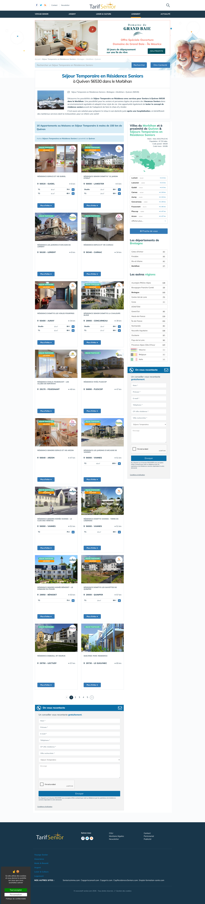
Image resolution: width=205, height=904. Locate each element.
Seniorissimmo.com (71, 880)
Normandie (148, 326)
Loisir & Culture (103, 14)
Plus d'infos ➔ (46, 205)
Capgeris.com (106, 880)
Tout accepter (16, 890)
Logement (135, 14)
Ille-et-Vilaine (148, 261)
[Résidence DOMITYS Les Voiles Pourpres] (56, 295)
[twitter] (41, 5)
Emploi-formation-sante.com (151, 880)
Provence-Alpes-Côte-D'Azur (148, 345)
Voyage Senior (41, 14)
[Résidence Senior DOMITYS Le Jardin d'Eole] (102, 158)
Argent (72, 14)
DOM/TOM (135, 307)
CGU (111, 833)
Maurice (151, 350)
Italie (151, 359)
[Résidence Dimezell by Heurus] (56, 638)
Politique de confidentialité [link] (16, 899)
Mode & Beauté (41, 863)
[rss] (45, 5)
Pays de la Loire (148, 340)
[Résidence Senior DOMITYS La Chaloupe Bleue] (102, 295)
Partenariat (149, 836)
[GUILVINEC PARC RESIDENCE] (102, 638)
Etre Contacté (160, 65)
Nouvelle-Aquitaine (148, 330)
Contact (54, 5)
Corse (147, 302)
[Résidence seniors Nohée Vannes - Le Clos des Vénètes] (56, 501)
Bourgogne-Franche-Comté (148, 287)
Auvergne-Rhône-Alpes (148, 283)
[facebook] (36, 5)
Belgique (151, 354)
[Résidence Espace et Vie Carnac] (102, 227)
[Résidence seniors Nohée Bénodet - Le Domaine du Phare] (56, 569)
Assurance (39, 859)
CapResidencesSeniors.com (125, 880)
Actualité (165, 14)
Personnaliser (16, 894)
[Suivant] (92, 697)
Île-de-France (148, 321)
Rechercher (139, 65)
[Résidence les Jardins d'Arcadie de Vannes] (102, 432)
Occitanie (148, 335)
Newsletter (65, 5)
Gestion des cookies (123, 891)
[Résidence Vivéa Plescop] (102, 364)
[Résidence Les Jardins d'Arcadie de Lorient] (56, 227)
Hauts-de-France (148, 316)
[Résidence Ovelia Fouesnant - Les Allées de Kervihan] (56, 364)
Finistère (148, 256)
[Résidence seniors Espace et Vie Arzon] (56, 432)
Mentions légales (116, 836)
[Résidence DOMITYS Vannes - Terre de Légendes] (102, 501)
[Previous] (67, 697)
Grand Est (148, 311)
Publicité (147, 839)
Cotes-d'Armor (148, 252)
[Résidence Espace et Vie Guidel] (56, 158)
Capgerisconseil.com (90, 880)
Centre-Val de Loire (148, 297)
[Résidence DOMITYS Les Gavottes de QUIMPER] (102, 569)
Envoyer (79, 793)
